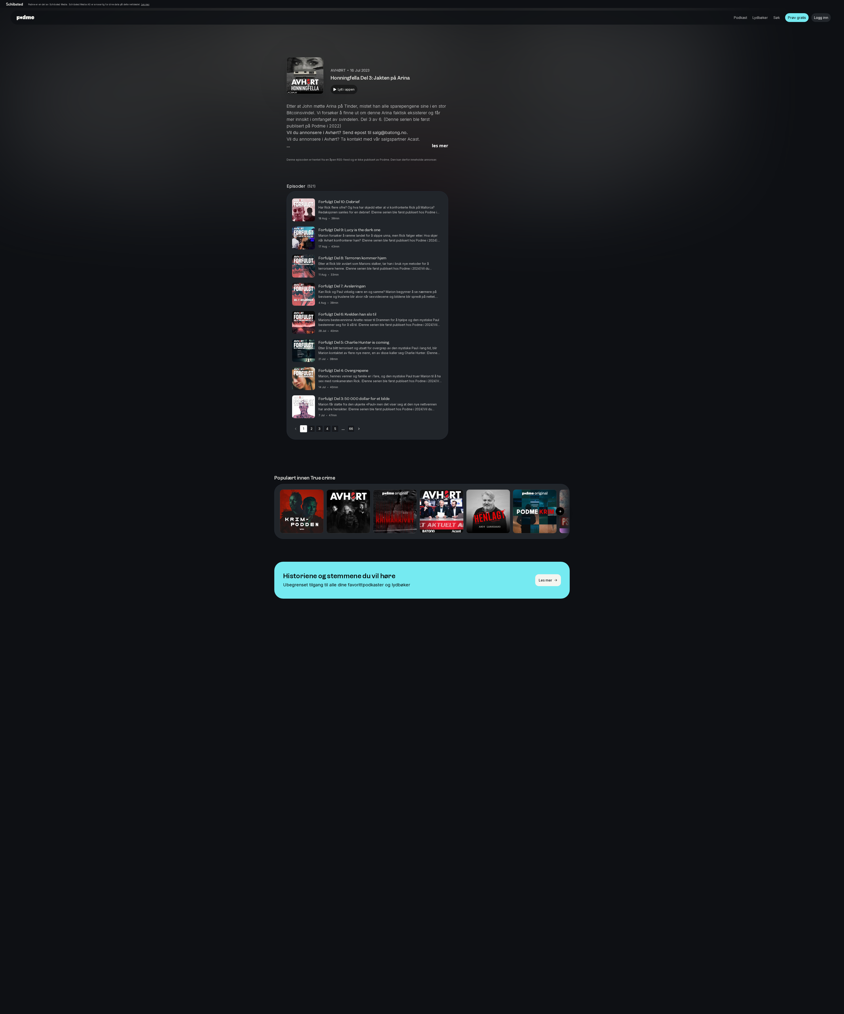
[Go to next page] (358, 428)
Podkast (740, 17)
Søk (776, 17)
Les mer (145, 4)
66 (351, 429)
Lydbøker (760, 17)
